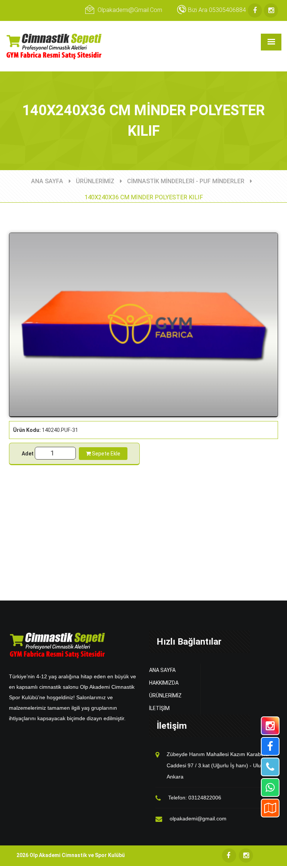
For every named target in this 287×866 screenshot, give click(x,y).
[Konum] (270, 808)
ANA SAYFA (47, 181)
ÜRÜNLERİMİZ (95, 181)
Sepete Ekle (105, 454)
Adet (28, 454)
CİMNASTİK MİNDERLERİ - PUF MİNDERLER (185, 181)
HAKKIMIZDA (164, 683)
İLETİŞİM (159, 708)
